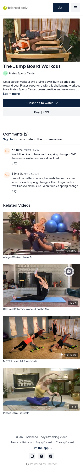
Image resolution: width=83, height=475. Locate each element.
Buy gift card (44, 442)
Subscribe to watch (39, 103)
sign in (8, 139)
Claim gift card (65, 442)
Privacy (27, 442)
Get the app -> (42, 448)
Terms (15, 442)
